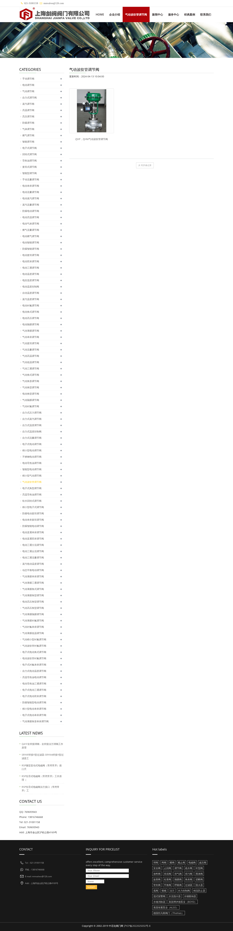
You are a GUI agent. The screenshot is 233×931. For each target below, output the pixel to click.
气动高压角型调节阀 (33, 607)
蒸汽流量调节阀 (30, 204)
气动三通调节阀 (30, 368)
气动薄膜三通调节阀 (33, 582)
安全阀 (157, 868)
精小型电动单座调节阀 (34, 708)
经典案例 (189, 14)
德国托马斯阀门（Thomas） (168, 913)
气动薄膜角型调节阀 (33, 595)
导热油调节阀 (29, 160)
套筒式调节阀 (29, 166)
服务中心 (173, 14)
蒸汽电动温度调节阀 (33, 563)
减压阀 (202, 862)
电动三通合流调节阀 (33, 551)
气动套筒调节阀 (30, 343)
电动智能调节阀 (30, 242)
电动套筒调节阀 (30, 255)
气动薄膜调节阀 (30, 330)
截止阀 (181, 862)
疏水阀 (188, 868)
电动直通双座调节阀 (33, 538)
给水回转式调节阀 (31, 500)
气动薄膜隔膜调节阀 (33, 614)
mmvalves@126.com (53, 3)
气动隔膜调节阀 (30, 400)
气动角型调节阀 (30, 387)
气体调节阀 (28, 129)
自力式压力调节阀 (31, 412)
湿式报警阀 (159, 896)
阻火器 (199, 885)
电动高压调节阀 (30, 318)
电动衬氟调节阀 (30, 305)
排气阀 (178, 873)
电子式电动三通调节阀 (34, 689)
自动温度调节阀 (30, 292)
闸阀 (164, 862)
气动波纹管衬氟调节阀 (34, 645)
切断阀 (199, 879)
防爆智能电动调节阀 (33, 526)
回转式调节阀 (29, 154)
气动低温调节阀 (30, 362)
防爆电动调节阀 (30, 211)
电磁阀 (192, 862)
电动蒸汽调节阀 (30, 198)
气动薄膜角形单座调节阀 (35, 721)
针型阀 (199, 868)
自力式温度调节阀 (31, 425)
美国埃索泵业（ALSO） (165, 907)
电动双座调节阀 (30, 261)
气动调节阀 (28, 91)
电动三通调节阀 (30, 267)
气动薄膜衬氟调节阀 (33, 620)
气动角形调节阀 (30, 381)
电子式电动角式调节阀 (34, 652)
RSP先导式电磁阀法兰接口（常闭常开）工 (40, 788)
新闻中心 (157, 14)
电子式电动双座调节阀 (34, 696)
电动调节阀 (28, 85)
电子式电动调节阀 (31, 444)
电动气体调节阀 (30, 223)
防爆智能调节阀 (30, 248)
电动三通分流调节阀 (33, 544)
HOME (100, 14)
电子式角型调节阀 (31, 488)
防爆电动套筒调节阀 (33, 513)
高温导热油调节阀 (31, 494)
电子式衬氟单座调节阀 (34, 664)
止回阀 (167, 868)
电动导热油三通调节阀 (34, 683)
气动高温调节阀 (30, 355)
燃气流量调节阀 (30, 229)
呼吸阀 (178, 885)
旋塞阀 (157, 879)
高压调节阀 (28, 116)
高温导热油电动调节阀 (34, 677)
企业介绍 (114, 14)
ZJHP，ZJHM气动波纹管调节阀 (91, 139)
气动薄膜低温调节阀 (33, 633)
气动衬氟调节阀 (30, 406)
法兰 (172, 890)
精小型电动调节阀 (31, 450)
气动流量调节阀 (30, 349)
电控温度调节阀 (30, 280)
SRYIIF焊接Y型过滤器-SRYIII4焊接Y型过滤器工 (43, 756)
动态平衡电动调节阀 (33, 570)
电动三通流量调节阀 (33, 557)
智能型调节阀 (29, 173)
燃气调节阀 (28, 135)
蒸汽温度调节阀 (30, 299)
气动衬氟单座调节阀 (33, 626)
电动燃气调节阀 (30, 236)
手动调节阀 (28, 78)
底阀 (155, 890)
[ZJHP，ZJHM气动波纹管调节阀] (91, 110)
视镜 (164, 890)
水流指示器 (175, 896)
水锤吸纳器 (190, 896)
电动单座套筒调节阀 (33, 519)
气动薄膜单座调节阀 (33, 576)
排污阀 (188, 873)
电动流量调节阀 (30, 192)
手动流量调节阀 (30, 179)
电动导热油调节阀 (31, 463)
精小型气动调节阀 (31, 475)
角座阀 (188, 879)
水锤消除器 (159, 901)
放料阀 (157, 873)
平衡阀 (167, 885)
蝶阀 (172, 862)
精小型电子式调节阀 (33, 507)
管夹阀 (157, 885)
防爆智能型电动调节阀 (34, 702)
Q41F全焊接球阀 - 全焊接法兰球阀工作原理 (42, 745)
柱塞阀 (167, 879)
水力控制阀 (184, 890)
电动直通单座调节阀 (33, 532)
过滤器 (188, 885)
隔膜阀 (178, 879)
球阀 (155, 862)
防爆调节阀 (28, 122)
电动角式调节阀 (30, 311)
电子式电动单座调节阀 (34, 715)
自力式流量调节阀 (31, 437)
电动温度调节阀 (30, 274)
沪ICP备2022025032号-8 (137, 925)
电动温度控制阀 (30, 286)
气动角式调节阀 (30, 374)
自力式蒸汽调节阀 (31, 418)
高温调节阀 (28, 110)
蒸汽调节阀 (28, 103)
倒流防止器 (199, 890)
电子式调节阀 (29, 148)
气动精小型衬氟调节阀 (34, 639)
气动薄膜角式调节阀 (33, 589)
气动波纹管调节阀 (136, 14)
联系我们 (205, 14)
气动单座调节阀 (30, 337)
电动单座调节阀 (30, 185)
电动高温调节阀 (30, 217)
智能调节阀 (28, 141)
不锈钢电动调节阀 (31, 456)
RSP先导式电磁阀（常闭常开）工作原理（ (42, 777)
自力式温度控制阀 (31, 431)
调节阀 (178, 868)
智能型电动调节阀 (31, 469)
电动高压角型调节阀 (33, 601)
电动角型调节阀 (30, 393)
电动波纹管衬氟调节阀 (34, 658)
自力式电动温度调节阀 (34, 670)
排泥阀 (167, 873)
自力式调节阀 (29, 97)
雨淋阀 (199, 873)
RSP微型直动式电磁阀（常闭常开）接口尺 (42, 767)
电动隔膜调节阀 (30, 324)
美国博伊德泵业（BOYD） (183, 901)
